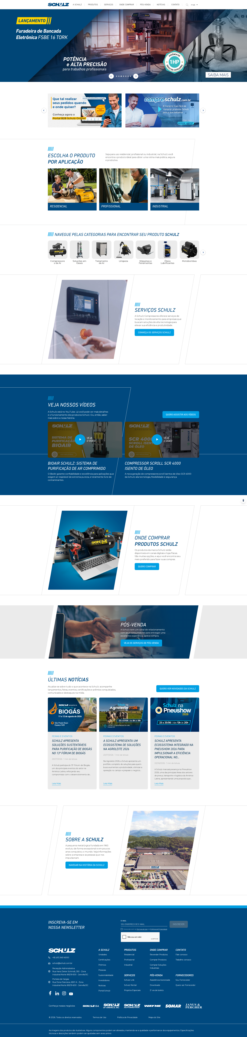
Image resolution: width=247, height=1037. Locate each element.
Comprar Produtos (158, 960)
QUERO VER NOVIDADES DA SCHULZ (178, 689)
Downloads (155, 985)
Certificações (104, 960)
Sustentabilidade (105, 975)
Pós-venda (145, 5)
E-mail (123, 921)
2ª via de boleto (157, 990)
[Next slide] (135, 76)
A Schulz (77, 5)
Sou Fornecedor (183, 980)
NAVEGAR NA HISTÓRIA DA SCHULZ (86, 865)
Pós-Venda (156, 975)
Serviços (108, 5)
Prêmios (102, 965)
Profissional (129, 960)
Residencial (129, 954)
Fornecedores (184, 975)
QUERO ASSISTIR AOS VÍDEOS (181, 415)
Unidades (102, 954)
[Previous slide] (111, 76)
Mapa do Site (154, 1017)
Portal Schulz (104, 991)
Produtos (93, 5)
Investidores (103, 980)
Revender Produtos (159, 954)
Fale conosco (181, 954)
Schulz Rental (130, 985)
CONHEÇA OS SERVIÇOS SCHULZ (154, 333)
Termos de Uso (142, 929)
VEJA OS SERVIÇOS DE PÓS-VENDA (141, 643)
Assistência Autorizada (160, 980)
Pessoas (102, 970)
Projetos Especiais (132, 990)
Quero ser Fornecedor (185, 985)
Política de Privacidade (158, 929)
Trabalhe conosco (183, 960)
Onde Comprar (126, 5)
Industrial (128, 965)
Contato (175, 5)
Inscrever (178, 924)
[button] (116, 76)
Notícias (161, 5)
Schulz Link (129, 980)
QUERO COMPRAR (147, 567)
